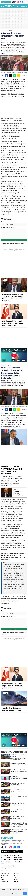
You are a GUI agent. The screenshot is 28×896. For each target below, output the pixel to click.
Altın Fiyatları (18, 862)
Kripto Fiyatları (18, 860)
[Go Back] (25, 893)
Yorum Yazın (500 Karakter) (8, 227)
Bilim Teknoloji (5, 873)
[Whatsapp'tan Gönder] (14, 75)
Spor (2, 877)
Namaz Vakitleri (7, 860)
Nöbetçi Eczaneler (8, 855)
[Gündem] (14, 311)
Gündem (9, 30)
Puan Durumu (7, 862)
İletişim (16, 881)
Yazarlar (5, 864)
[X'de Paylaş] (10, 75)
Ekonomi (16, 855)
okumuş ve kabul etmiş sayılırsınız (13, 244)
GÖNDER (14, 240)
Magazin (16, 875)
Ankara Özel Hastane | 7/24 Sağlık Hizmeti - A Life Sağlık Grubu (7, 868)
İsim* (2, 221)
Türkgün (3, 30)
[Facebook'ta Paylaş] (6, 75)
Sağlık (16, 877)
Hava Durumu (6, 857)
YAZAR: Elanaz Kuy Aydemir (21, 406)
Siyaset (9, 365)
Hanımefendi (4, 881)
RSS (4, 889)
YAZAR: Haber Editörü (18, 72)
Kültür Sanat (4, 875)
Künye (16, 879)
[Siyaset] (14, 285)
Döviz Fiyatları (18, 857)
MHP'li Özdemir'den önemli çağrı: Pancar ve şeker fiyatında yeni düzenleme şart (13, 323)
